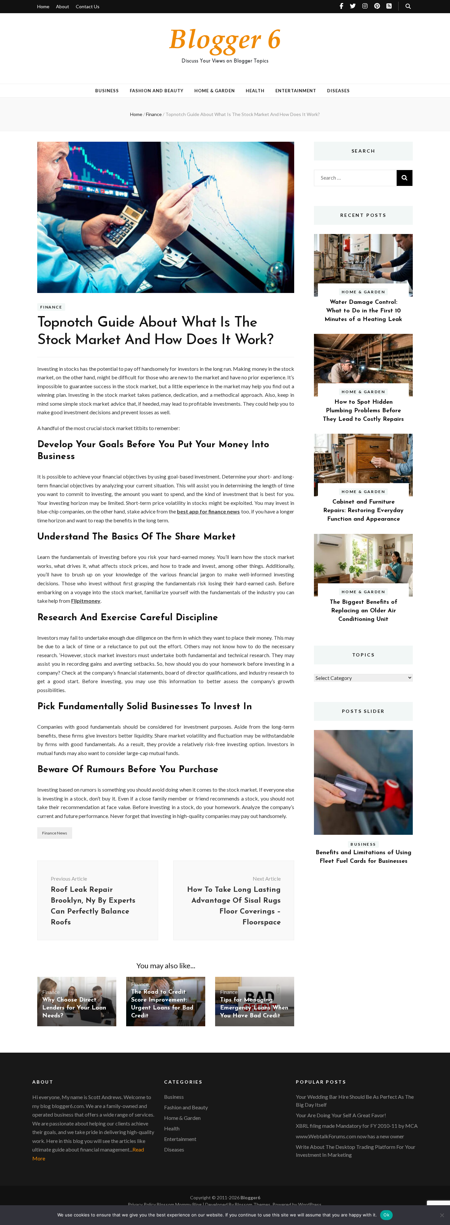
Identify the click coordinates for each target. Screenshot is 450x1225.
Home (43, 6)
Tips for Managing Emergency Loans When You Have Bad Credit (254, 1008)
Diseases (338, 90)
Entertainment (295, 90)
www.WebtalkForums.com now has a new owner (350, 1136)
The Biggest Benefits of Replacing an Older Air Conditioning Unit (363, 611)
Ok (386, 1214)
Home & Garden (214, 90)
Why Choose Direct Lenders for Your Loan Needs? (74, 1008)
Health (255, 90)
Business (107, 90)
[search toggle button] (408, 6)
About (62, 6)
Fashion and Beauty (156, 90)
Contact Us (87, 6)
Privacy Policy (142, 1204)
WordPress (310, 1204)
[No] (441, 1215)
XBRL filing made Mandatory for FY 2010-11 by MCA (357, 1126)
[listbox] (363, 803)
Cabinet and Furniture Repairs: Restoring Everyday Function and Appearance (363, 510)
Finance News (54, 833)
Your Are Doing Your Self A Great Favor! (341, 1115)
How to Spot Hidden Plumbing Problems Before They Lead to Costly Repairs (363, 411)
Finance (51, 307)
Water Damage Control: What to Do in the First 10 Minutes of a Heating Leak (363, 311)
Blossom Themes (252, 1204)
